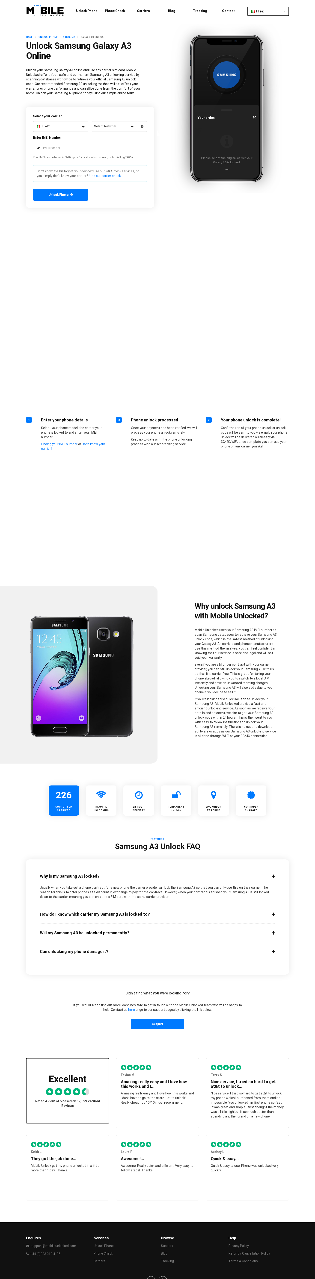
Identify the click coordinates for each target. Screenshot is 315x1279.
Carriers (143, 11)
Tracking (200, 11)
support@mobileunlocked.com (53, 1246)
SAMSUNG (69, 37)
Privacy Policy (239, 1246)
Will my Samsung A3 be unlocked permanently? (84, 933)
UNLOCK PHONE (48, 37)
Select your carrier (47, 116)
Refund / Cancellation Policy (249, 1253)
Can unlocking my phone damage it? (74, 951)
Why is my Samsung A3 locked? (70, 876)
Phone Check (115, 11)
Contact (228, 11)
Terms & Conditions (243, 1261)
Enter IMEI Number (47, 137)
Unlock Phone (86, 11)
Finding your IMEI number (59, 444)
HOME (29, 37)
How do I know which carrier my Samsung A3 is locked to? (95, 914)
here (131, 1009)
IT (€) (261, 11)
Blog (171, 11)
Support (157, 1024)
